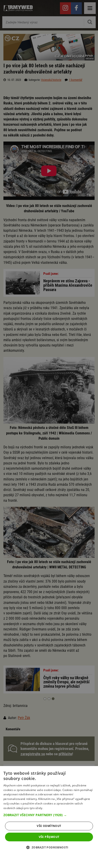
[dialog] (49, 811)
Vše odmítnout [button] (49, 826)
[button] (49, 815)
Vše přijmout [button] (49, 837)
